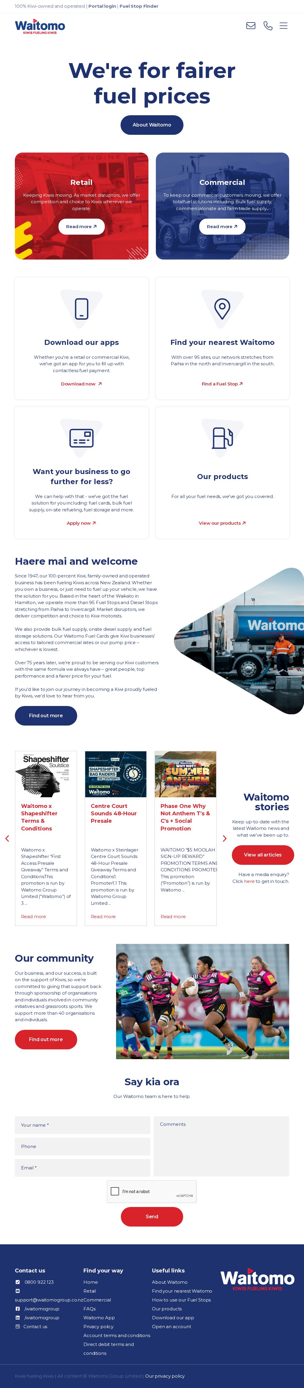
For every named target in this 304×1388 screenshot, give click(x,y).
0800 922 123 (39, 1282)
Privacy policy (98, 1326)
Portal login (102, 6)
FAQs (89, 1309)
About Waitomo (152, 125)
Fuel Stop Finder (139, 6)
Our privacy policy (165, 1376)
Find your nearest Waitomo (182, 1291)
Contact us (35, 1326)
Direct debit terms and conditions (108, 1348)
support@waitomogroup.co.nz (49, 1300)
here (249, 881)
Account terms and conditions (116, 1335)
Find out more (46, 715)
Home (90, 1282)
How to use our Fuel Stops (181, 1300)
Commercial (97, 1300)
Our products (167, 1309)
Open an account (171, 1326)
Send (152, 1216)
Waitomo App (99, 1317)
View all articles (263, 855)
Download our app (173, 1317)
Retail (89, 1291)
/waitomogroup (42, 1309)
